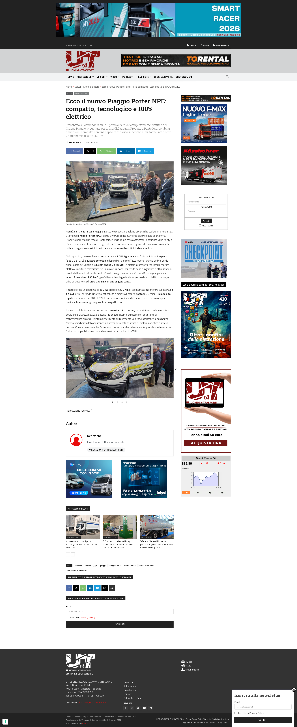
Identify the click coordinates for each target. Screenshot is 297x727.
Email (68, 606)
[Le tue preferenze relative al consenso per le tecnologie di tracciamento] (5, 722)
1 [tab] (112, 402)
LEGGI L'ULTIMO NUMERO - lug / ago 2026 (203, 284)
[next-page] (73, 554)
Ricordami (207, 225)
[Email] (104, 588)
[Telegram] (97, 588)
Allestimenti (146, 537)
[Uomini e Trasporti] (93, 61)
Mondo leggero (91, 87)
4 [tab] (126, 402)
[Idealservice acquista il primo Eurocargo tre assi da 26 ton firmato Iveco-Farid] (83, 527)
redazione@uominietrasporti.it (93, 702)
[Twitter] (138, 708)
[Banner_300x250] (89, 497)
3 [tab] (122, 402)
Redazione (74, 142)
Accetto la (82, 617)
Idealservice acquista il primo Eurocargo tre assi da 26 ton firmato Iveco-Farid (82, 544)
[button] (227, 77)
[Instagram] (150, 708)
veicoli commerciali (147, 565)
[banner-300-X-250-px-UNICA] (144, 497)
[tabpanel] (120, 368)
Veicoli (78, 87)
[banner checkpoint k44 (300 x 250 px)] (204, 277)
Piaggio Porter (115, 565)
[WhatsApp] (83, 588)
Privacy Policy (88, 617)
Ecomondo (78, 565)
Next (175, 368)
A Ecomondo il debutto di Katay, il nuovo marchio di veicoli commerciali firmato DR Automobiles (119, 544)
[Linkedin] (90, 588)
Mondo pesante (73, 537)
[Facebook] (69, 588)
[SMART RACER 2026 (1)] (148, 36)
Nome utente (206, 197)
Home (69, 87)
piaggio (103, 565)
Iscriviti (119, 624)
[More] (158, 151)
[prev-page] (68, 554)
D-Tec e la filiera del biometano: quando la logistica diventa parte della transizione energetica (156, 544)
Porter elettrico (130, 565)
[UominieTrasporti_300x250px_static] (204, 183)
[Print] (112, 588)
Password (206, 206)
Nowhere (86, 723)
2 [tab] (117, 402)
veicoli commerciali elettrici (77, 570)
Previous (63, 368)
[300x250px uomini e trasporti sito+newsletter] (204, 142)
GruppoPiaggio (91, 565)
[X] (76, 588)
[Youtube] (144, 708)
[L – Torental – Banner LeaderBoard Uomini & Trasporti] (176, 66)
